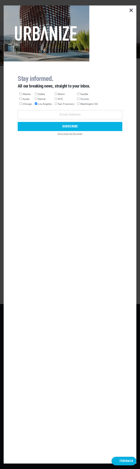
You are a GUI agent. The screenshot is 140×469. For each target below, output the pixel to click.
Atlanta (27, 94)
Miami (61, 94)
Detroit (42, 99)
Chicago (27, 103)
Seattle (84, 94)
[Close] (131, 10)
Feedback (126, 461)
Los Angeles (45, 103)
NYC (60, 99)
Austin (26, 99)
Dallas (41, 94)
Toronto (84, 99)
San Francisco (66, 103)
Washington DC (89, 103)
